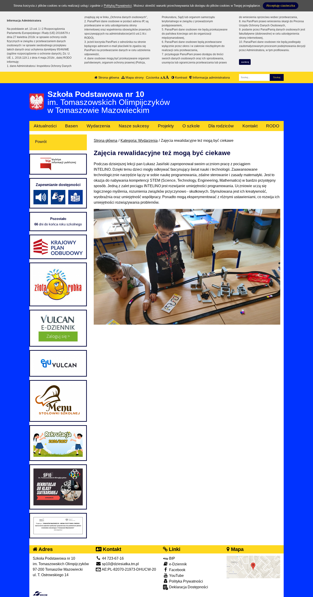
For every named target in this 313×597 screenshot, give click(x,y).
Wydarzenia (98, 125)
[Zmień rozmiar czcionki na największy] (167, 77)
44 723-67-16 (112, 558)
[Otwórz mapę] (253, 567)
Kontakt (250, 125)
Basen (71, 125)
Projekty (166, 125)
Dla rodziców (221, 125)
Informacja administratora (211, 77)
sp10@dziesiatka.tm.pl (120, 564)
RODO (272, 125)
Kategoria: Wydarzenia (139, 140)
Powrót (41, 142)
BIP (171, 558)
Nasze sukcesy (134, 125)
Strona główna (108, 77)
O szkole (191, 125)
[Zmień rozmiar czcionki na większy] (163, 77)
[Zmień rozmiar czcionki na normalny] (161, 77)
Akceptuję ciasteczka (280, 5)
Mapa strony (134, 77)
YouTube (176, 576)
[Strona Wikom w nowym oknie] (40, 593)
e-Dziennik (177, 564)
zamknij (245, 62)
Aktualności (45, 125)
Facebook (176, 570)
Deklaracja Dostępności (188, 587)
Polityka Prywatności (185, 581)
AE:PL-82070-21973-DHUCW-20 (128, 569)
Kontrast (180, 77)
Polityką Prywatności (118, 5)
